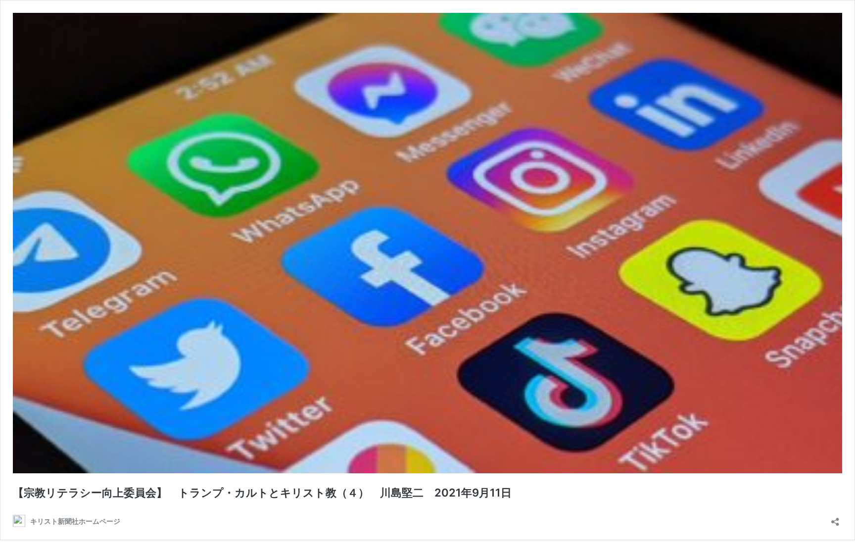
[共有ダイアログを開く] (835, 518)
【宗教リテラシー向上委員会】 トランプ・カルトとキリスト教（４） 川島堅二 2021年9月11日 (262, 492)
